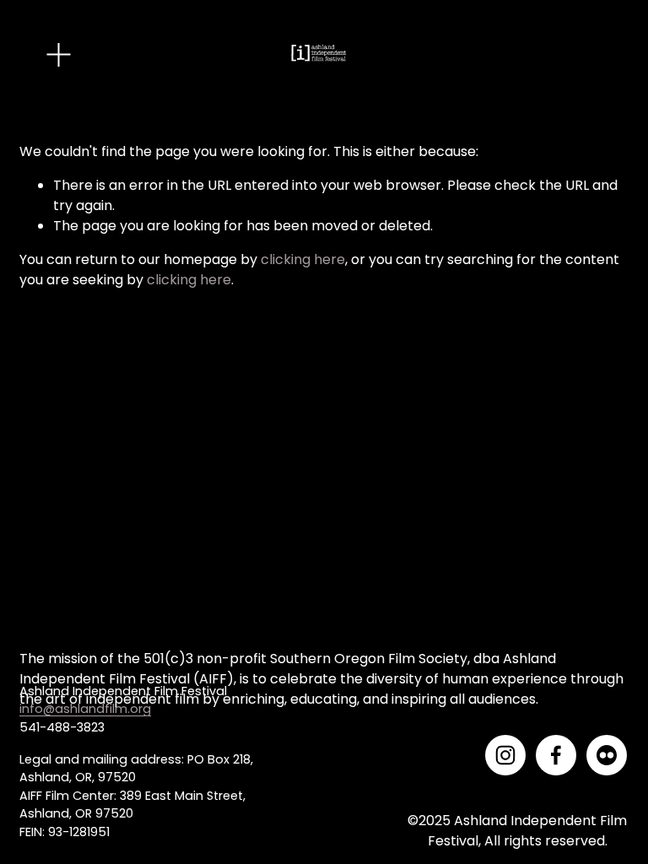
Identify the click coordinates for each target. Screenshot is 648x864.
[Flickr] (606, 755)
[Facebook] (556, 755)
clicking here (303, 259)
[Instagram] (505, 755)
